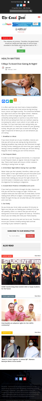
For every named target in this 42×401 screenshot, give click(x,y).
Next (37, 86)
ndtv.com (8, 67)
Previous (4, 86)
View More (38, 256)
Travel (21, 51)
